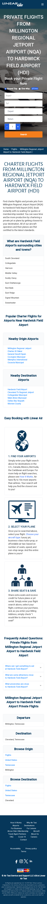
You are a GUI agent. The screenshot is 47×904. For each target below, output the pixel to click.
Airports (16, 825)
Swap (36, 88)
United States (11, 760)
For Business (16, 828)
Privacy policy (31, 848)
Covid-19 (22, 837)
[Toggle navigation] (42, 4)
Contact (23, 840)
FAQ (11, 837)
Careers (34, 837)
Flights (8, 755)
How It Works (26, 476)
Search (23, 134)
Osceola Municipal (16, 362)
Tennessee (10, 765)
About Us (35, 834)
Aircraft (36, 831)
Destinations (29, 825)
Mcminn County (14, 403)
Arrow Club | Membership (18, 831)
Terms (23, 851)
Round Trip (12, 88)
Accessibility (15, 848)
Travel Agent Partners (17, 834)
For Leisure (31, 828)
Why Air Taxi (32, 823)
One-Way (25, 88)
